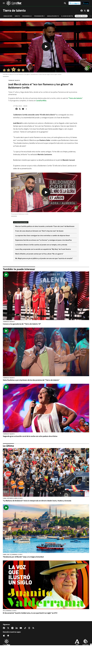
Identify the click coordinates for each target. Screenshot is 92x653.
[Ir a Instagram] (88, 11)
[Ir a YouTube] (21, 628)
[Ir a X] (85, 11)
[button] (46, 46)
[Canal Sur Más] (75, 3)
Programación (38, 16)
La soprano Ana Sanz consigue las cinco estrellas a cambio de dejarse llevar (42, 236)
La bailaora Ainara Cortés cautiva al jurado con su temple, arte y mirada (41, 245)
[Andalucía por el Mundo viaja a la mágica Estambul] (46, 528)
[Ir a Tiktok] (25, 628)
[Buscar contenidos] (65, 3)
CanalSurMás (41, 100)
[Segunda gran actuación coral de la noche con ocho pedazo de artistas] (46, 408)
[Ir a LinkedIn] (17, 628)
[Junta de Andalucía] (77, 643)
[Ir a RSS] (33, 628)
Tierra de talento (81, 16)
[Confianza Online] (85, 643)
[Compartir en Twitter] (20, 109)
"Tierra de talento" (75, 98)
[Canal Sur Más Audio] (85, 3)
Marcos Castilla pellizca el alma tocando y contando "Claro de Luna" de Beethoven (44, 226)
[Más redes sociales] (26, 109)
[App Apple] (4, 635)
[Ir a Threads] (29, 628)
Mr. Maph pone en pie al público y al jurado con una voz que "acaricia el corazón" (44, 258)
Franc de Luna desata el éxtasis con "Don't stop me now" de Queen (39, 231)
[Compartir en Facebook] (16, 109)
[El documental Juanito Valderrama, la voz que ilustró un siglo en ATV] (46, 584)
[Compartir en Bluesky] (23, 109)
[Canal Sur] (13, 3)
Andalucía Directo (53, 16)
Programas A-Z (27, 16)
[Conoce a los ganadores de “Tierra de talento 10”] (46, 295)
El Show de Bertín (67, 16)
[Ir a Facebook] (81, 11)
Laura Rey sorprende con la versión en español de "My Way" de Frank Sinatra (43, 249)
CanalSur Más (7, 16)
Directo (17, 16)
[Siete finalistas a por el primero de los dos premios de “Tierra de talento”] (46, 352)
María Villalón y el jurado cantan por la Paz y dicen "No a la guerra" (39, 254)
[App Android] (8, 635)
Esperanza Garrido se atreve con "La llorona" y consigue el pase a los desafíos (43, 240)
